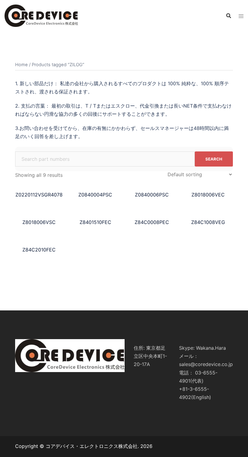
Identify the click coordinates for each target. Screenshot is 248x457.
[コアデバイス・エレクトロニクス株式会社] (41, 15)
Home (21, 64)
